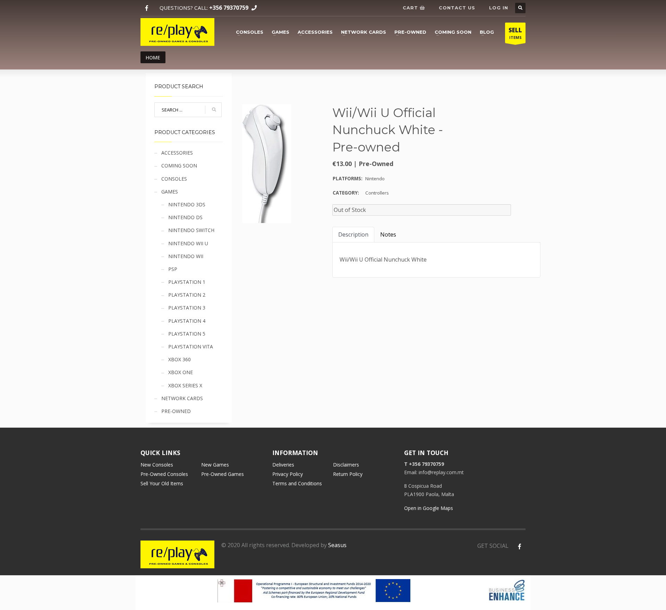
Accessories (315, 32)
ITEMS (515, 33)
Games (280, 32)
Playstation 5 (186, 333)
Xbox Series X (185, 385)
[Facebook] (146, 8)
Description (353, 234)
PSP (172, 269)
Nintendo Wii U (188, 243)
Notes (388, 234)
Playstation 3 (186, 307)
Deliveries (283, 464)
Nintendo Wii (185, 256)
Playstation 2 (186, 294)
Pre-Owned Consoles (164, 474)
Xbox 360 (179, 359)
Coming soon (453, 32)
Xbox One (180, 372)
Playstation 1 (186, 282)
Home (153, 57)
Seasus (337, 545)
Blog (487, 32)
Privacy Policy (287, 474)
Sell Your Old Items (161, 483)
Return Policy (347, 474)
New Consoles (156, 464)
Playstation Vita (190, 346)
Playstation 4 (186, 321)
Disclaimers (346, 464)
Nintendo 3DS (186, 204)
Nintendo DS (185, 217)
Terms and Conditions (297, 483)
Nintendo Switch (191, 230)
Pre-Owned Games (222, 474)
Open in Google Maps (428, 508)
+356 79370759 (228, 7)
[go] (214, 109)
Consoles (249, 32)
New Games (215, 464)
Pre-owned (410, 32)
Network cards (363, 32)
